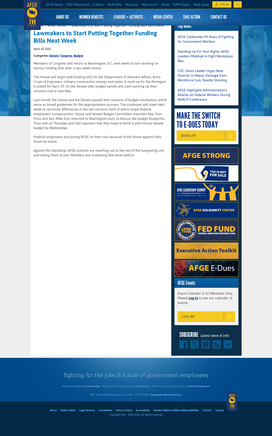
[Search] (238, 4)
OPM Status (181, 4)
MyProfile (114, 4)
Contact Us (219, 17)
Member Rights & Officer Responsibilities (176, 410)
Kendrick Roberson (199, 386)
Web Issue (201, 4)
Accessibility (143, 410)
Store (165, 4)
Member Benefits (91, 17)
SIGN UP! (188, 135)
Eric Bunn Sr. (143, 386)
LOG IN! (188, 316)
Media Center (163, 17)
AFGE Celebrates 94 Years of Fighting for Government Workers (206, 39)
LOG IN (224, 4)
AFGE (232, 401)
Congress (66, 55)
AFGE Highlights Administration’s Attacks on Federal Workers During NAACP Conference (204, 94)
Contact (207, 410)
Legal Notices (87, 410)
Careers (219, 410)
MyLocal (131, 4)
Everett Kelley (92, 386)
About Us (62, 17)
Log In (193, 298)
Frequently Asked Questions (165, 394)
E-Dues (98, 4)
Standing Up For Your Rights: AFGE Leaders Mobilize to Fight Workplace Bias (205, 56)
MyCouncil (150, 4)
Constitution (105, 410)
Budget (78, 55)
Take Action (191, 17)
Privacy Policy (124, 410)
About (53, 410)
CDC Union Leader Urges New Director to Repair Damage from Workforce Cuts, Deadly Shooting (202, 75)
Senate (54, 55)
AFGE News (54, 4)
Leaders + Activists (128, 17)
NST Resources (78, 4)
